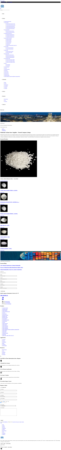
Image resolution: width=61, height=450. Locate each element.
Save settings (10, 447)
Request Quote (2, 192)
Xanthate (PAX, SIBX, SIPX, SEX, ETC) (8, 335)
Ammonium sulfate (4, 309)
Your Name (2, 389)
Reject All (5, 447)
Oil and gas (3, 344)
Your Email (2, 392)
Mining (3, 343)
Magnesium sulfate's (5, 317)
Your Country (2, 404)
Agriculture (3, 339)
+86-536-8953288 (7, 302)
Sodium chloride (4, 324)
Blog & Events (4, 430)
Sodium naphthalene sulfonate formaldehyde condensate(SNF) (10, 329)
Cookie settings (8, 443)
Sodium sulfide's (4, 330)
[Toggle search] (0, 8)
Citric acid (3, 312)
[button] (2, 299)
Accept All (2, 447)
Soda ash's (3, 322)
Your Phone (2, 395)
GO (17, 293)
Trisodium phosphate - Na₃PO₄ (6, 248)
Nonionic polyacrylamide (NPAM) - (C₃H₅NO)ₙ (9, 213)
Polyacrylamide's (4, 318)
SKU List (3, 353)
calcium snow (4, 130)
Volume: (1, 401)
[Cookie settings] (1, 448)
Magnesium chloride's (5, 315)
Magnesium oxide (4, 316)
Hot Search (3, 354)
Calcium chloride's (4, 310)
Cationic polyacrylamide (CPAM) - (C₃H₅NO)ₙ (8, 190)
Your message (2, 407)
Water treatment (4, 345)
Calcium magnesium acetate (6, 311)
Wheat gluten (4, 334)
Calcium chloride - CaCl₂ (5, 236)
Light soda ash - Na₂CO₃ (4, 225)
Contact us (3, 434)
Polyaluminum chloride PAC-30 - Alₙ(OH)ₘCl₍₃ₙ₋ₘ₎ (9, 202)
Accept (2, 443)
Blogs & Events (4, 349)
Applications (4, 428)
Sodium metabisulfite (5, 328)
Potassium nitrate (4, 321)
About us (3, 429)
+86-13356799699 (9, 2)
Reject (4, 443)
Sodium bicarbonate (5, 323)
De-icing (3, 340)
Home (3, 424)
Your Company (2, 398)
